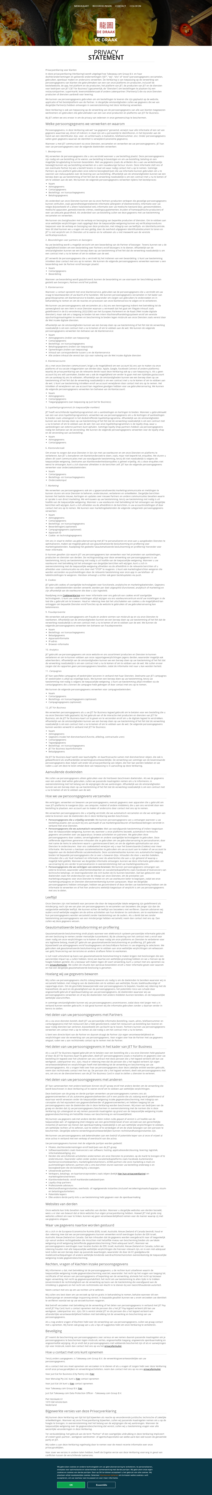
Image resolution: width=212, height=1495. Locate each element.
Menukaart (81, 6)
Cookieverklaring (71, 595)
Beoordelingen (102, 6)
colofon (135, 6)
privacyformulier (58, 964)
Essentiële (101, 1485)
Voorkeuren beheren (109, 1475)
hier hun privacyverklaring (131, 1173)
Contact (120, 6)
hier (92, 1373)
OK (71, 1485)
